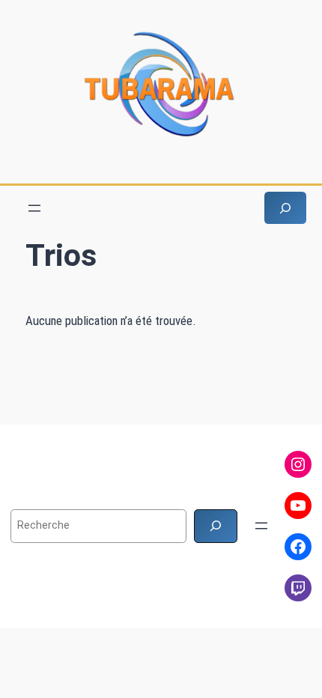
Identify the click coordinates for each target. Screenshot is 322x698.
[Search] (215, 526)
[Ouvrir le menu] (34, 208)
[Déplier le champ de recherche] (285, 208)
